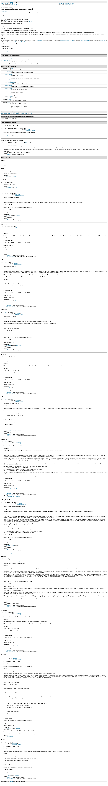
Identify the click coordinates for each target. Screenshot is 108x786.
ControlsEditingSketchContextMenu (67, 40)
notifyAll (18, 113)
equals (8, 68)
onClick (9, 105)
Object (6, 20)
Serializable (27, 16)
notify (14, 113)
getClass (10, 113)
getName (9, 91)
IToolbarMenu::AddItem (85, 40)
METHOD (17, 4)
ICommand (22, 16)
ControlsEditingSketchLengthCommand (9, 58)
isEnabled (9, 102)
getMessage (9, 88)
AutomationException (19, 195)
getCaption (9, 74)
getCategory (9, 77)
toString (22, 113)
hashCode (9, 96)
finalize (5, 113)
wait (26, 113)
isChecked (9, 99)
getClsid (9, 79)
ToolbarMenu (39, 40)
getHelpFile (9, 85)
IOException (27, 129)
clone (2, 113)
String (6, 74)
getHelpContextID (11, 82)
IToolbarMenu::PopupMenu (20, 41)
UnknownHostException (30, 130)
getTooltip (9, 93)
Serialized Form (7, 51)
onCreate (9, 107)
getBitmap (9, 71)
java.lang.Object (4, 11)
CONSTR (13, 4)
